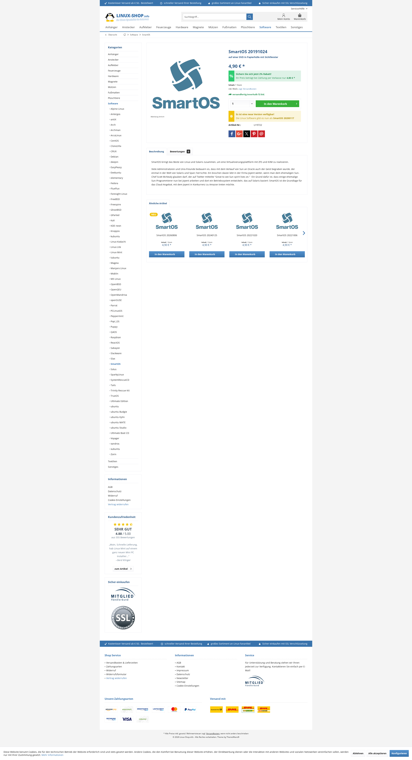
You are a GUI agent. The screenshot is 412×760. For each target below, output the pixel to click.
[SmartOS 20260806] (166, 221)
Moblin (114, 273)
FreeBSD (115, 199)
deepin (114, 161)
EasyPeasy (116, 167)
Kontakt (181, 666)
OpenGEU (115, 289)
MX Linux (115, 278)
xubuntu (115, 448)
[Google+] (239, 133)
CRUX (113, 151)
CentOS (114, 140)
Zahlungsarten (114, 666)
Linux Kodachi (118, 241)
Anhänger (113, 54)
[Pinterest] (254, 133)
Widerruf (113, 495)
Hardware (113, 76)
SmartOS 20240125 (207, 235)
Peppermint (116, 316)
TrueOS (114, 395)
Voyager (114, 438)
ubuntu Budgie (118, 411)
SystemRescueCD (119, 379)
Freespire (115, 204)
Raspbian (115, 337)
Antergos (115, 114)
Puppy (113, 326)
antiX (113, 119)
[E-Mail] (261, 133)
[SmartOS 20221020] (247, 221)
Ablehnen (358, 753)
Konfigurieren (399, 753)
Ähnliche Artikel (158, 203)
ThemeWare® (233, 737)
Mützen (112, 87)
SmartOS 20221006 (287, 235)
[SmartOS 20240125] (207, 221)
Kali (112, 220)
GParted (114, 215)
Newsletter (182, 678)
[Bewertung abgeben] (265, 62)
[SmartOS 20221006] (287, 221)
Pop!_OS (114, 321)
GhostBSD (115, 209)
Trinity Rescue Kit (120, 390)
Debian (114, 156)
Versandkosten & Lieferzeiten (122, 662)
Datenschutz (115, 491)
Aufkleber (113, 65)
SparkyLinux (117, 374)
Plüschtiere (114, 98)
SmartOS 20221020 (247, 235)
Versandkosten (213, 733)
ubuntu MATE (118, 422)
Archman (115, 130)
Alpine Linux (117, 108)
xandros (114, 443)
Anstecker (113, 59)
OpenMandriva (118, 294)
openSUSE (116, 300)
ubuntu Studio (118, 427)
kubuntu (115, 236)
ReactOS (115, 342)
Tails (113, 385)
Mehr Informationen (52, 754)
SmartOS (115, 363)
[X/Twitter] (246, 133)
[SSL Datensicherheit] (123, 618)
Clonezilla (115, 146)
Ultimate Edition (119, 401)
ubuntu (114, 406)
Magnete (112, 81)
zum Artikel (121, 568)
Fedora (114, 183)
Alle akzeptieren (377, 753)
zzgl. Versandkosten (247, 88)
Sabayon (115, 347)
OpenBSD (115, 284)
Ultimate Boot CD (119, 433)
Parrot (113, 305)
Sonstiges (113, 466)
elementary (116, 177)
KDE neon (115, 225)
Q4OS (113, 332)
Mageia (114, 262)
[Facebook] (232, 133)
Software (113, 103)
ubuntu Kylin (117, 417)
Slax (112, 358)
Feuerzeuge (114, 70)
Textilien (112, 461)
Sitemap (181, 681)
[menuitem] (298, 9)
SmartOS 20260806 (166, 235)
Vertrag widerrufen (118, 504)
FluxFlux (114, 188)
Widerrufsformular (116, 674)
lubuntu (114, 257)
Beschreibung (156, 151)
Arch (113, 124)
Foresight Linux (118, 193)
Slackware (116, 353)
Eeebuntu (115, 172)
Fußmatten (114, 92)
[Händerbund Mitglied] (123, 594)
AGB (110, 486)
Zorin (113, 454)
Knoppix (115, 231)
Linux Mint (116, 252)
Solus (113, 369)
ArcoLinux (115, 135)
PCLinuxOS (116, 310)
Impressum (183, 670)
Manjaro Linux (118, 268)
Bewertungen (179, 151)
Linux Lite (115, 247)
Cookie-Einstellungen (119, 500)
